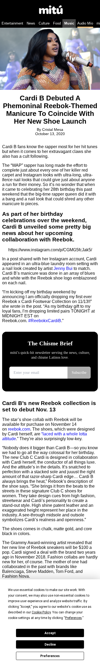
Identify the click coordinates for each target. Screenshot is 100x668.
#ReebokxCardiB (44, 320)
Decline (50, 644)
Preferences (50, 656)
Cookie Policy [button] (41, 612)
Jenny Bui (63, 268)
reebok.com (19, 429)
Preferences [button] (73, 618)
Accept (50, 633)
